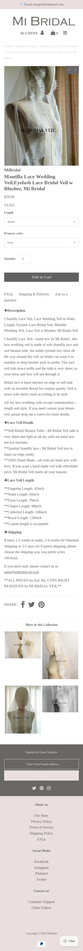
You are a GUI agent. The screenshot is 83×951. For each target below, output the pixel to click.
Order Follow (41, 908)
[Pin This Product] (41, 605)
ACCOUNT (29, 33)
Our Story (41, 815)
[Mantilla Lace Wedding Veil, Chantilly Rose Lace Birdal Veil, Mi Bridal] (60, 678)
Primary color (13, 233)
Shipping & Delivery (34, 294)
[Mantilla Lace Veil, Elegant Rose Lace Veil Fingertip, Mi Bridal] (23, 657)
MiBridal (52, 933)
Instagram (41, 868)
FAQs (8, 294)
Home (8, 46)
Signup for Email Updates (41, 752)
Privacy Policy (41, 821)
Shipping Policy (41, 833)
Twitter (41, 879)
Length (8, 212)
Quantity (10, 258)
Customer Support (41, 902)
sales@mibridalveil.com (21, 572)
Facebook (41, 862)
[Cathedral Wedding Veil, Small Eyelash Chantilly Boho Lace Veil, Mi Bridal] (23, 732)
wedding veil (26, 46)
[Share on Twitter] (31, 605)
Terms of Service (41, 827)
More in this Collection (42, 625)
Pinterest (41, 873)
